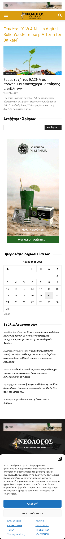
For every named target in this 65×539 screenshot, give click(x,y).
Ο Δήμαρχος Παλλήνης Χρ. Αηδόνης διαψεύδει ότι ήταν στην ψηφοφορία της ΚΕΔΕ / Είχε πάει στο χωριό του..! (31, 388)
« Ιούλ (6, 314)
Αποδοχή (32, 503)
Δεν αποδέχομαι (32, 513)
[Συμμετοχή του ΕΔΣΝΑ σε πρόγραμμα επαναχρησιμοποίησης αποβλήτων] (32, 60)
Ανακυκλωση (10, 73)
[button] (60, 458)
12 (24, 288)
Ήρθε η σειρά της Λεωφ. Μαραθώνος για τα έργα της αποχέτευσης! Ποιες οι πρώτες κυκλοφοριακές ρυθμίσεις (30, 373)
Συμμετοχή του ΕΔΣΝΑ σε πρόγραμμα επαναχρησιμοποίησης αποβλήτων (31, 83)
